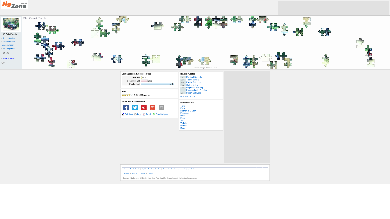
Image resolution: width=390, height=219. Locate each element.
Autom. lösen (7, 45)
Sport (182, 120)
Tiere (182, 106)
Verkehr (183, 123)
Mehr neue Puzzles (187, 96)
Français (134, 173)
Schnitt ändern (8, 38)
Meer (182, 118)
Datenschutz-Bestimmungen (172, 169)
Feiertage (184, 113)
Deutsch (150, 173)
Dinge (182, 128)
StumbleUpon (162, 114)
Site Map (157, 169)
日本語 (143, 173)
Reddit (148, 114)
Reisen (183, 125)
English (126, 173)
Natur (182, 116)
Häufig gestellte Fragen (190, 169)
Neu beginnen (7, 48)
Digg (139, 114)
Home (126, 169)
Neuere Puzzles (187, 74)
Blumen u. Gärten (188, 111)
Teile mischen (8, 41)
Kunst (183, 108)
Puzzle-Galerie (187, 102)
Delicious (129, 114)
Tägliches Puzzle (147, 169)
